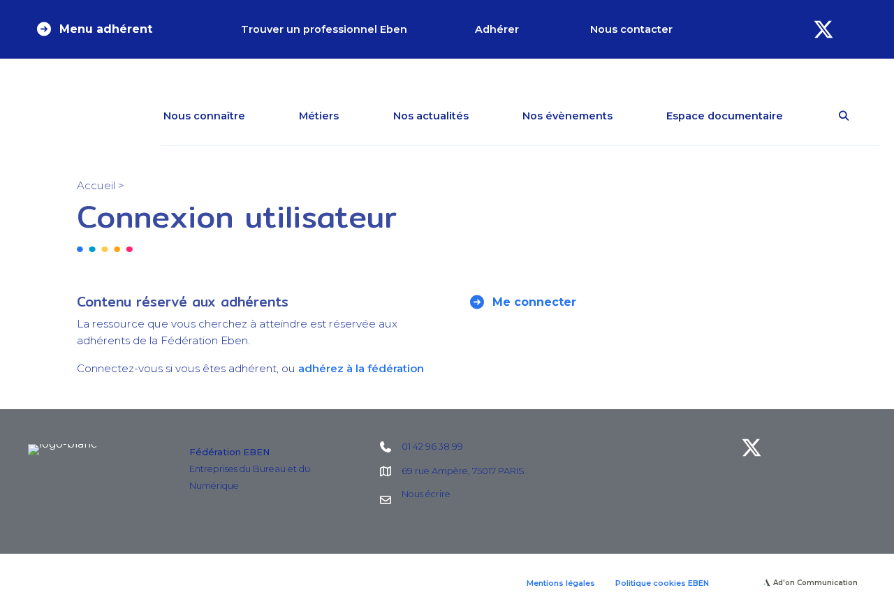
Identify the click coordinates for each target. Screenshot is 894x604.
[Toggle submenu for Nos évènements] (633, 115)
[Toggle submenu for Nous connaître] (265, 115)
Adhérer (497, 29)
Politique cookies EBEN (662, 583)
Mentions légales (561, 583)
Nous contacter (631, 29)
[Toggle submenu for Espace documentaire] (803, 115)
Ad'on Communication (815, 582)
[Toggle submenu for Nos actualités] (489, 115)
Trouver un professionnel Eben (324, 29)
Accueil (96, 185)
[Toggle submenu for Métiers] (359, 115)
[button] (93, 29)
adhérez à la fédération (361, 368)
